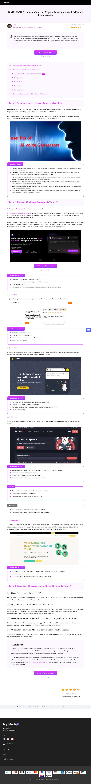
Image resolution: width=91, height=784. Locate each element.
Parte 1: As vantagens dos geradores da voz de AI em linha (25, 65)
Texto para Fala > (28, 707)
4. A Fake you (18, 86)
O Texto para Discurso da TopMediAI (18, 213)
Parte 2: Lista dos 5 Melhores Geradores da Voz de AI (24, 69)
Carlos (14, 24)
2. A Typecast (18, 78)
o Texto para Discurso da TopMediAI (34, 662)
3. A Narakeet (18, 82)
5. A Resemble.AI (19, 90)
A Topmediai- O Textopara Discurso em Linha (26, 209)
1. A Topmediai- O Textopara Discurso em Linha (27, 73)
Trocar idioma (9, 743)
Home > (21, 707)
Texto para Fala (39, 27)
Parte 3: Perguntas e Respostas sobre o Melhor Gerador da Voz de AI (28, 94)
